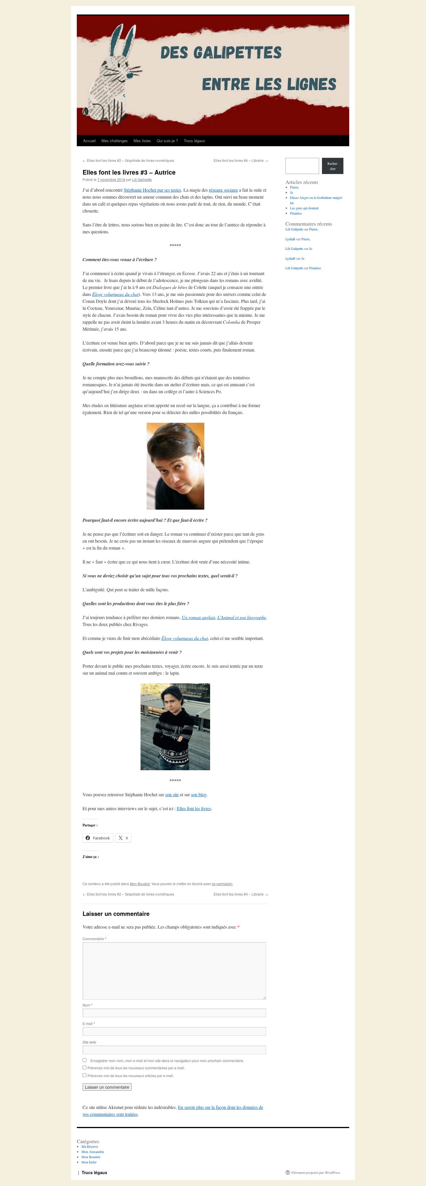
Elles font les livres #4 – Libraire (241, 160)
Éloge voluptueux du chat (115, 294)
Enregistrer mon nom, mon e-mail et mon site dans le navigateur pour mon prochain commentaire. (167, 1060)
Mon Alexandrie (92, 1151)
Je (291, 192)
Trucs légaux (194, 140)
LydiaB (290, 239)
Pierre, (294, 187)
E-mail (89, 1023)
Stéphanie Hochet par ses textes (152, 190)
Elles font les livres (194, 808)
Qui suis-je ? (167, 140)
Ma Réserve (89, 1146)
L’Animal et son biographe (241, 617)
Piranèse (296, 213)
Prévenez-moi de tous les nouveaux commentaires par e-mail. (136, 1067)
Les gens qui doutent (304, 208)
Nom (87, 1004)
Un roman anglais (198, 617)
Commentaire (94, 938)
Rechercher (332, 166)
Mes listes (142, 140)
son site (172, 794)
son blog (199, 794)
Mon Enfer (89, 1162)
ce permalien (222, 883)
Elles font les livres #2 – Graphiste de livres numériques (128, 160)
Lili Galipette (142, 179)
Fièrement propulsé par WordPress (315, 1172)
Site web (89, 1041)
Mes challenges (114, 140)
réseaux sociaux (223, 190)
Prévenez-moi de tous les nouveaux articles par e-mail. (131, 1075)
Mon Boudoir (140, 883)
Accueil (89, 140)
